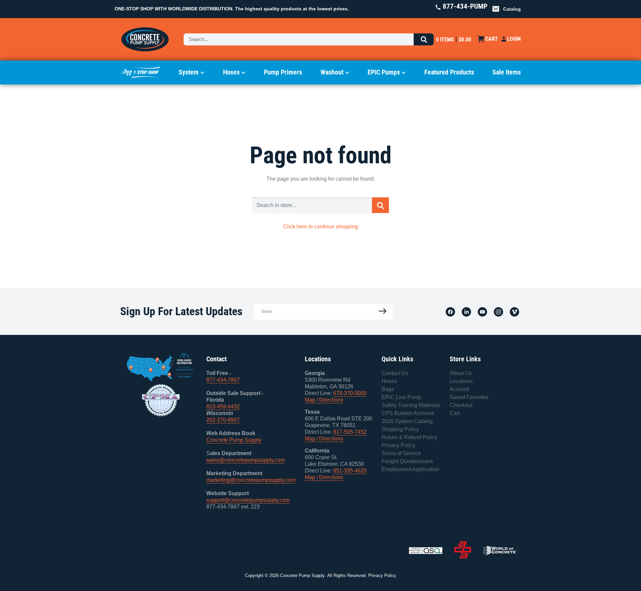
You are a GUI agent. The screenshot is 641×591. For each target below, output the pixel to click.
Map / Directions (324, 400)
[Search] (424, 39)
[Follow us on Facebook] (450, 312)
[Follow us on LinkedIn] (466, 312)
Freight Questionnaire (407, 461)
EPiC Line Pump (401, 397)
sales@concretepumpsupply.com (245, 460)
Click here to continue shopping (320, 226)
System (189, 72)
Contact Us (395, 373)
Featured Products (449, 72)
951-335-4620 (350, 470)
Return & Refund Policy (409, 437)
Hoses (231, 72)
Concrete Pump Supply (233, 440)
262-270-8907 (223, 420)
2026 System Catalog (407, 421)
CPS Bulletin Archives (408, 413)
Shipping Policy (400, 429)
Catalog (512, 9)
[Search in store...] (380, 205)
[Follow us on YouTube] (482, 312)
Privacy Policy (398, 445)
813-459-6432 (223, 406)
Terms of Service (401, 453)
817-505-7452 (350, 432)
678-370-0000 (350, 393)
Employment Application (410, 469)
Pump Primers (283, 72)
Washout (332, 72)
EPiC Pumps (384, 72)
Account (459, 389)
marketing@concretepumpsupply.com (250, 480)
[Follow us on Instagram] (498, 312)
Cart (455, 413)
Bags (388, 389)
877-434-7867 (223, 380)
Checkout (461, 405)
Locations (461, 381)
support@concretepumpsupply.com (248, 500)
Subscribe (381, 311)
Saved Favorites (469, 397)
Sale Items (506, 72)
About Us (461, 373)
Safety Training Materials (411, 405)
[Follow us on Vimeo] (514, 312)
